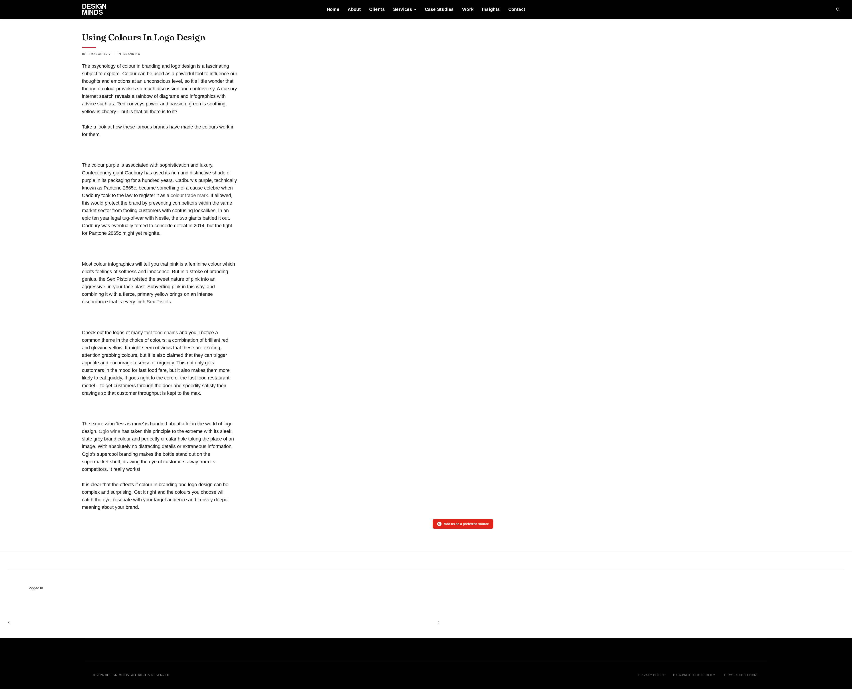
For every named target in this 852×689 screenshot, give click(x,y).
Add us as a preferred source (463, 524)
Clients (377, 9)
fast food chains (160, 332)
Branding (131, 54)
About (354, 9)
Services (402, 9)
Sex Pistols (159, 301)
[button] (840, 9)
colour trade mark (188, 195)
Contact (516, 9)
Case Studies (439, 9)
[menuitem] (333, 9)
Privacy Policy (651, 675)
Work (468, 9)
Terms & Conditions (741, 675)
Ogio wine (109, 431)
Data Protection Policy (694, 675)
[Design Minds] (14, 9)
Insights (491, 9)
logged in (35, 588)
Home (333, 9)
